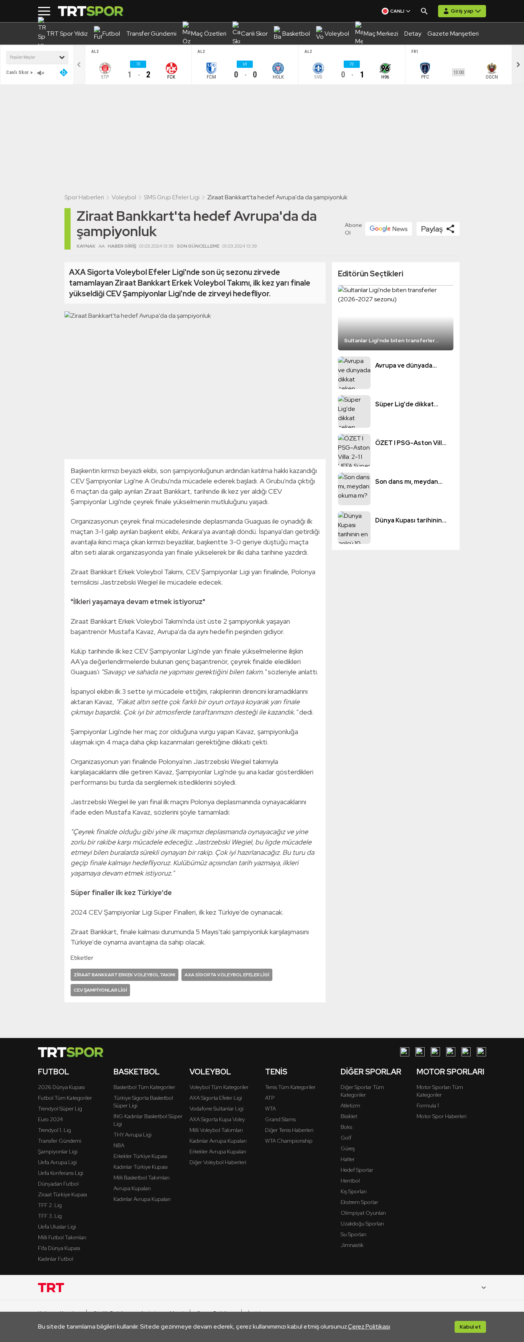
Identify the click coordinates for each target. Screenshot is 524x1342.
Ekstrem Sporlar (359, 1202)
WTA (270, 1108)
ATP (269, 1097)
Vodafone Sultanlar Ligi (216, 1108)
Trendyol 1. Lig (54, 1130)
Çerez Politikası (369, 1326)
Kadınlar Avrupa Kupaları (142, 1199)
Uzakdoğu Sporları (362, 1223)
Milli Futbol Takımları (62, 1237)
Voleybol (124, 197)
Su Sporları (353, 1234)
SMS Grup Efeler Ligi (171, 197)
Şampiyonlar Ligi (57, 1151)
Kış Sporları (354, 1191)
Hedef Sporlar (357, 1169)
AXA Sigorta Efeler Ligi (215, 1097)
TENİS (276, 1072)
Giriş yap (462, 10)
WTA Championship (289, 1140)
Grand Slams (280, 1119)
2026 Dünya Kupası (61, 1087)
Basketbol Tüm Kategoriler (144, 1087)
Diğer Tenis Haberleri (289, 1130)
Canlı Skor (17, 72)
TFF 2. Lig (50, 1205)
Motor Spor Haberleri (441, 1116)
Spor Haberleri (84, 197)
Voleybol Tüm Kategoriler (219, 1087)
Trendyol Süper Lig (60, 1108)
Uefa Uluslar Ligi (57, 1226)
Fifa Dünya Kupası (59, 1248)
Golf (346, 1137)
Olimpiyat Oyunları (363, 1212)
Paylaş (432, 229)
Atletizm (350, 1105)
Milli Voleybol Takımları (216, 1130)
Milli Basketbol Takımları (142, 1177)
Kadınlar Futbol (55, 1258)
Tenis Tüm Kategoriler (290, 1087)
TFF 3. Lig (50, 1215)
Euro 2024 (50, 1119)
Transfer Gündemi (59, 1140)
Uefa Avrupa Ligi (57, 1162)
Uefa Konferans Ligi (60, 1173)
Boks (346, 1127)
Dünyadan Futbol (58, 1183)
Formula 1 (428, 1105)
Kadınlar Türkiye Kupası (141, 1166)
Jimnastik (352, 1245)
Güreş (348, 1148)
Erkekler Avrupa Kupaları (217, 1151)
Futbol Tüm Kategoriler (65, 1097)
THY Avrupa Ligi (133, 1134)
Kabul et (470, 1326)
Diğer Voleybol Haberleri (217, 1162)
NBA (119, 1145)
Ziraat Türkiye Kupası (62, 1194)
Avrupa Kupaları (132, 1188)
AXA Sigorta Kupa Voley (217, 1119)
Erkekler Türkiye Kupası (140, 1156)
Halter (348, 1159)
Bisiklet (349, 1116)
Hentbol (350, 1180)
